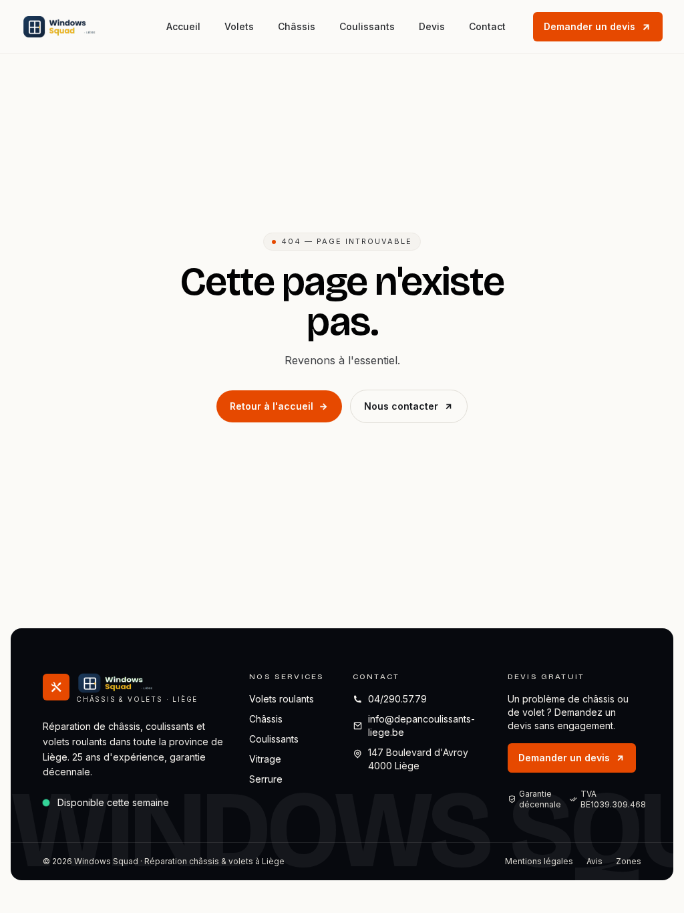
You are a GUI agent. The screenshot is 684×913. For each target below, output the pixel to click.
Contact (487, 26)
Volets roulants (281, 698)
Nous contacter (401, 406)
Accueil (183, 26)
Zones (628, 861)
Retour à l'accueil (271, 406)
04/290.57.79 (397, 698)
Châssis (296, 26)
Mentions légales (539, 861)
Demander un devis (589, 26)
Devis (432, 26)
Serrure (266, 779)
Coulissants (367, 26)
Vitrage (265, 759)
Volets (239, 26)
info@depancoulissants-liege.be (421, 725)
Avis (594, 861)
